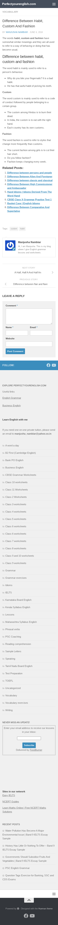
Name (9, 327)
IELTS (8, 592)
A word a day (12, 445)
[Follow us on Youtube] (54, 365)
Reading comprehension (18, 644)
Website (10, 338)
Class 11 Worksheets (16, 489)
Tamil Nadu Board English (18, 666)
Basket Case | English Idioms (23, 203)
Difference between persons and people (29, 172)
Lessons (9, 614)
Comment (12, 305)
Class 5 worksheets (15, 519)
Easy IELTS (8, 795)
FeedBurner (36, 750)
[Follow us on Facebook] (48, 365)
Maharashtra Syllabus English (21, 622)
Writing (9, 710)
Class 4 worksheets (15, 511)
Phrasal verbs (12, 629)
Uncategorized (13, 688)
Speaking (10, 658)
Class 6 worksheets (15, 526)
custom (14, 229)
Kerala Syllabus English (17, 607)
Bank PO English (14, 460)
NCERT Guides (10, 801)
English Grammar (11, 397)
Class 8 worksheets (15, 548)
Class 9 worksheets (15, 563)
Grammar (10, 570)
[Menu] (54, 4)
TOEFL (9, 680)
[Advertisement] (18, 779)
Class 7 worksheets (15, 541)
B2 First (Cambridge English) (20, 452)
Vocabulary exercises (16, 702)
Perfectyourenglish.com (19, 4)
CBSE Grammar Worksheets (20, 475)
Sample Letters (13, 651)
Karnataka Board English (18, 600)
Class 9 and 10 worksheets (19, 555)
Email (33, 327)
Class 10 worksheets (16, 482)
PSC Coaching (13, 636)
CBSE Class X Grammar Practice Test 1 (29, 199)
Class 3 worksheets (15, 504)
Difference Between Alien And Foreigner (29, 176)
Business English (11, 405)
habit (22, 229)
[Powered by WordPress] (18, 909)
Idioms (8, 585)
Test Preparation (13, 673)
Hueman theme (45, 908)
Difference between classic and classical (30, 180)
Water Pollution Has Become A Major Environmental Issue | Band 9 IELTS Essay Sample (25, 834)
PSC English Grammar (17, 868)
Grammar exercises (16, 577)
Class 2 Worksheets (16, 497)
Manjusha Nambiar (17, 32)
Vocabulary (10, 12)
